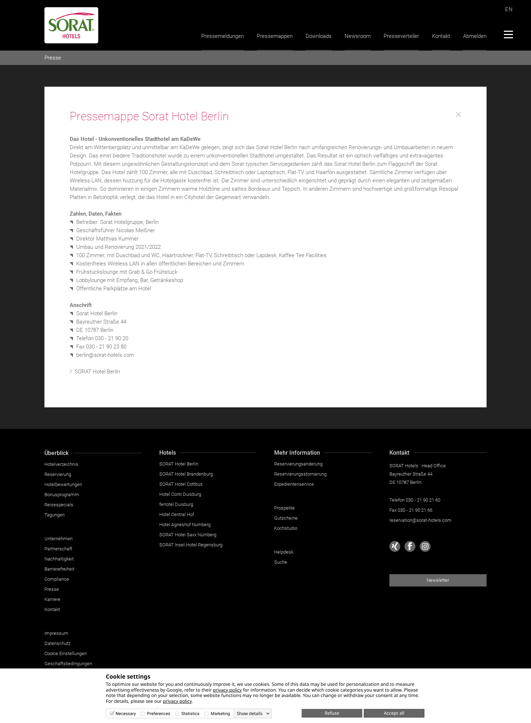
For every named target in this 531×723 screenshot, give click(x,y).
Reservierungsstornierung (300, 474)
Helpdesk (283, 552)
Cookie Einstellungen (65, 653)
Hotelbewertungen (63, 484)
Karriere (52, 599)
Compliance (56, 579)
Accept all (394, 713)
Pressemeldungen (222, 36)
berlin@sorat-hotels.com (105, 355)
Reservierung (57, 474)
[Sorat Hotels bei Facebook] (410, 546)
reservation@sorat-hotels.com (420, 520)
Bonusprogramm (61, 494)
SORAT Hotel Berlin (97, 371)
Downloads (319, 36)
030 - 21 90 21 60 (423, 500)
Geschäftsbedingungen (68, 663)
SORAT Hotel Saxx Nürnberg (187, 534)
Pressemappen (275, 36)
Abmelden (475, 36)
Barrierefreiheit (59, 569)
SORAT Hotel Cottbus (181, 484)
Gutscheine (286, 518)
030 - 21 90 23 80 (106, 346)
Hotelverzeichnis (61, 464)
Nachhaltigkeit (59, 559)
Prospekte (284, 508)
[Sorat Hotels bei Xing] (394, 546)
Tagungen (54, 514)
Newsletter (438, 580)
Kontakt (441, 36)
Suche (280, 562)
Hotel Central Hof (176, 514)
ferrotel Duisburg (176, 504)
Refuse (332, 713)
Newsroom (358, 36)
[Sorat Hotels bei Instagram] (425, 546)
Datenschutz (57, 643)
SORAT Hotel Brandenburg (186, 474)
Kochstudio (285, 528)
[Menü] (508, 34)
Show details (250, 713)
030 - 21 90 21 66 (415, 510)
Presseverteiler (401, 36)
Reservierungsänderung (298, 464)
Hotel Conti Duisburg (180, 494)
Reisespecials (58, 504)
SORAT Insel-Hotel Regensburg (191, 544)
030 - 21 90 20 (111, 338)
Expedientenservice (294, 484)
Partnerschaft (58, 548)
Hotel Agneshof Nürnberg (185, 524)
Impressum (56, 633)
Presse (52, 58)
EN (509, 9)
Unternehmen (58, 538)
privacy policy (227, 690)
